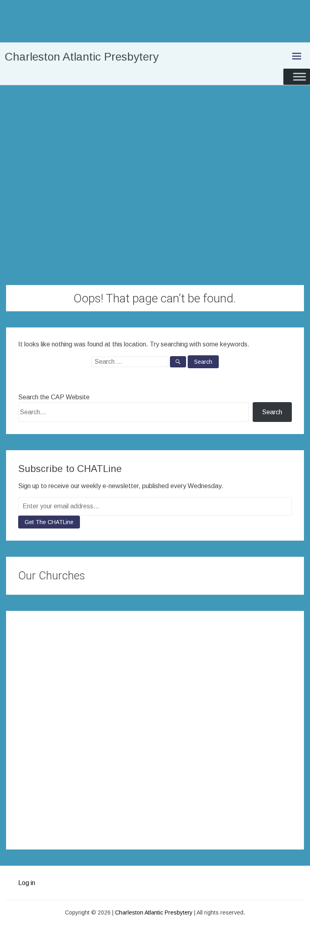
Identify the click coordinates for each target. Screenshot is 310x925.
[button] (25, 726)
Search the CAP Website (54, 397)
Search (272, 412)
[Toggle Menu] (299, 76)
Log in (26, 882)
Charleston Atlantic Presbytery (82, 56)
